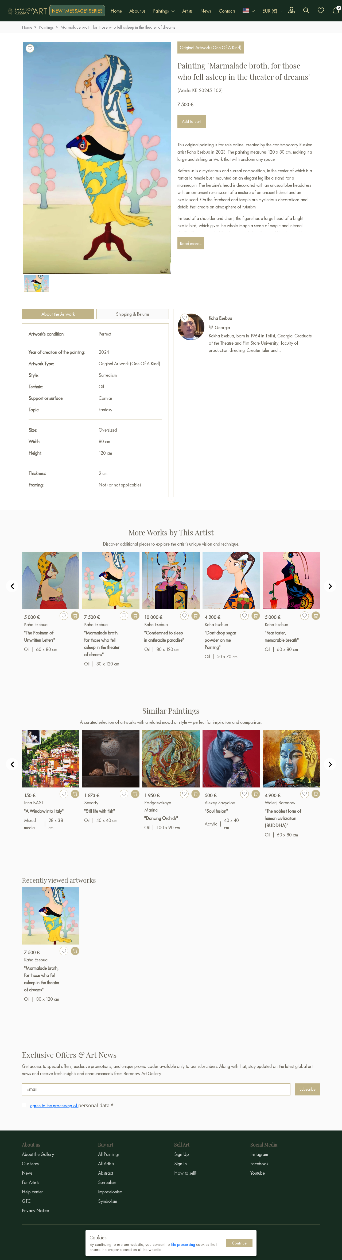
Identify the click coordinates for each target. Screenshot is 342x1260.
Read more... (191, 243)
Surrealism (107, 1182)
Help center (32, 1192)
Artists (187, 11)
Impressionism (110, 1192)
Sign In (180, 1163)
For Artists (30, 1182)
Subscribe (307, 1089)
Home (116, 11)
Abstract (105, 1173)
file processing (183, 1244)
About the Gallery (38, 1154)
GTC (26, 1201)
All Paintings (108, 1154)
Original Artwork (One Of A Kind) (211, 47)
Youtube (257, 1173)
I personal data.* (70, 1105)
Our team (30, 1163)
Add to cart (191, 121)
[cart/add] (75, 615)
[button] (248, 10)
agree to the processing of (54, 1105)
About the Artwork (58, 314)
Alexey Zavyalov (220, 803)
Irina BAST (34, 803)
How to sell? (185, 1173)
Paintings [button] (161, 11)
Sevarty (91, 803)
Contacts (227, 11)
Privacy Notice (35, 1210)
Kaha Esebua (220, 318)
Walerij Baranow (280, 803)
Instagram (259, 1154)
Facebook (259, 1163)
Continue (239, 1243)
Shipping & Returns (133, 314)
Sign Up (181, 1154)
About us (137, 11)
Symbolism (107, 1201)
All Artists (106, 1163)
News (205, 11)
